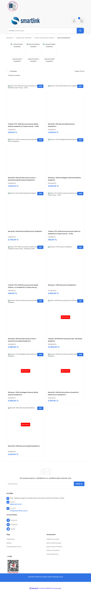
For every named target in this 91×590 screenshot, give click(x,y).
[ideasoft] (33, 588)
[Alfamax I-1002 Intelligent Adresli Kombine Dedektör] (65, 156)
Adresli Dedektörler (63, 38)
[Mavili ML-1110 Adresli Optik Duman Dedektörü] (65, 102)
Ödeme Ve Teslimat (52, 550)
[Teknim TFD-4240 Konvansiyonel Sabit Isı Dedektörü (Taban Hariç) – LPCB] (65, 209)
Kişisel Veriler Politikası (54, 546)
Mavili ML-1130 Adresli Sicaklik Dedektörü (24, 446)
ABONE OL (79, 484)
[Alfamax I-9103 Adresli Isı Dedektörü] (65, 263)
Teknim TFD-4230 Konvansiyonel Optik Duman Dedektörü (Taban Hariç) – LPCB (23, 125)
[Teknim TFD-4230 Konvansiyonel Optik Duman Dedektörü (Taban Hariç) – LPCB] (25, 102)
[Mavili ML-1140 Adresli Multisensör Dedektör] (25, 209)
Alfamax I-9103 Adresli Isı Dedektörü (62, 285)
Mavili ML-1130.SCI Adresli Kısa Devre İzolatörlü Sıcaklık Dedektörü (22, 340)
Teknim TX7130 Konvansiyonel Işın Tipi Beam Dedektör (65, 340)
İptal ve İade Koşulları (53, 543)
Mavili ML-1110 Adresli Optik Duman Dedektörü (61, 125)
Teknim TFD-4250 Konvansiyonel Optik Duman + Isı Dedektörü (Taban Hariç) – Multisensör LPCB (23, 286)
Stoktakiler (13, 71)
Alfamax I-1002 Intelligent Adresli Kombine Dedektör (64, 179)
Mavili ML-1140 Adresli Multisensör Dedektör (25, 231)
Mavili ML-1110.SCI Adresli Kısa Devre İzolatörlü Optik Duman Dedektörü (22, 179)
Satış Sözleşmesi (52, 554)
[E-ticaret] (45, 588)
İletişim (9, 543)
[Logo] (25, 21)
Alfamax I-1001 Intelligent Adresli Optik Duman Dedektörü (23, 394)
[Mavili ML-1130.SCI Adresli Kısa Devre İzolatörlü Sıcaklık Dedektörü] (25, 317)
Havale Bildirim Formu (14, 546)
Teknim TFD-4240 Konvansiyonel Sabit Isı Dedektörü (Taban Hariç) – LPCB (64, 233)
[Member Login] (74, 21)
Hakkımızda (10, 539)
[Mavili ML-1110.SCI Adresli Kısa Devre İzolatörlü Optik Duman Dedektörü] (25, 156)
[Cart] (81, 21)
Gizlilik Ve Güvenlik (52, 539)
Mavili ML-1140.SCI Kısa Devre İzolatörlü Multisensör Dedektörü (63, 394)
